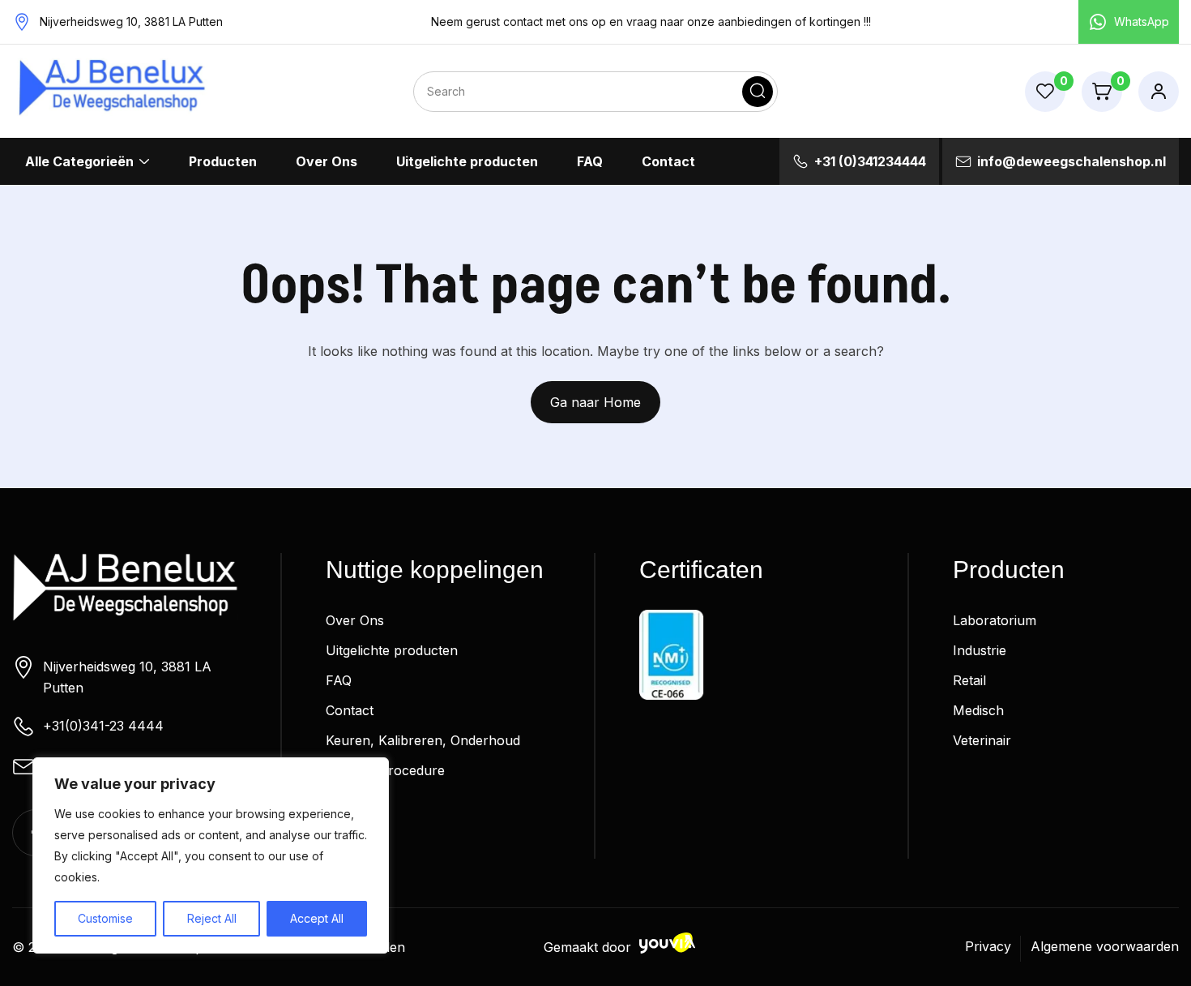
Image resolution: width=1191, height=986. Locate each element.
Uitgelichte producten (467, 161)
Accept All (317, 918)
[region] (210, 855)
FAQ (590, 161)
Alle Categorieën (79, 161)
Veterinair (982, 740)
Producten (223, 161)
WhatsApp (1141, 21)
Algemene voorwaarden (1105, 946)
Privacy (988, 946)
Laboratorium (994, 620)
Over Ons (326, 161)
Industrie (979, 650)
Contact (668, 161)
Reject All (212, 918)
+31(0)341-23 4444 (103, 726)
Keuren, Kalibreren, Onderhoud (423, 740)
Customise (105, 918)
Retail (969, 680)
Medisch (978, 710)
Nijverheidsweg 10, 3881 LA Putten (127, 677)
